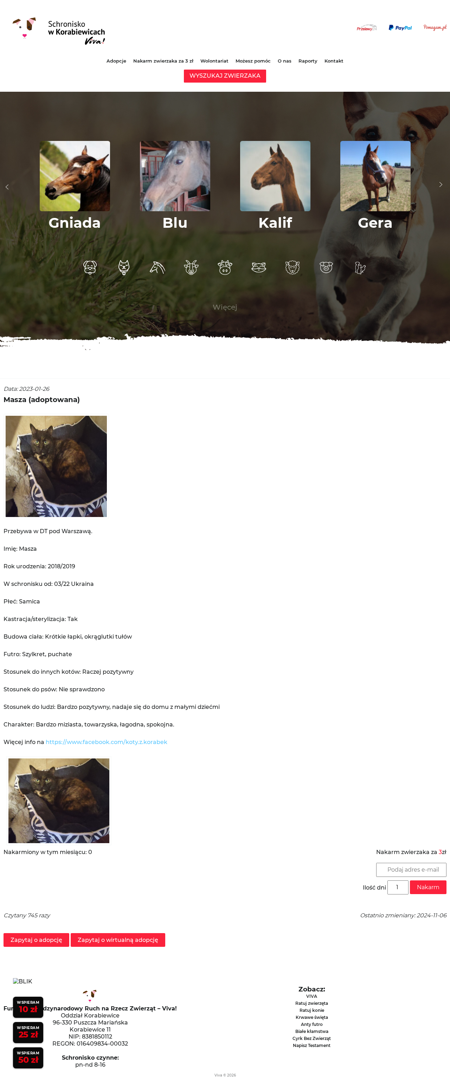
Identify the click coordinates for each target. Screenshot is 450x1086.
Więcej (225, 307)
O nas (284, 61)
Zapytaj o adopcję (36, 940)
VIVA (311, 996)
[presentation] (7, 186)
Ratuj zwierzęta (311, 1003)
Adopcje (116, 61)
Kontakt (333, 61)
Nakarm (428, 887)
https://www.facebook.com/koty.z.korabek (106, 742)
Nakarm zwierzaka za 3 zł (163, 61)
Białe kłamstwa (311, 1031)
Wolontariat (214, 61)
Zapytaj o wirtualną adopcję (118, 940)
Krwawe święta (312, 1017)
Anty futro (312, 1024)
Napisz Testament (311, 1045)
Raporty (307, 61)
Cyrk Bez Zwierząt (311, 1038)
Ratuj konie (312, 1010)
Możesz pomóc (253, 61)
